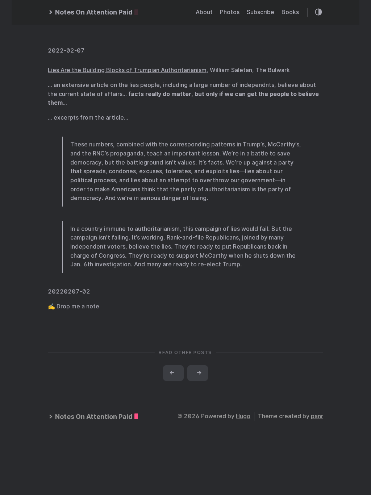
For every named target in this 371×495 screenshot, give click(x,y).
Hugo (243, 416)
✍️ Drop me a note (73, 306)
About (204, 12)
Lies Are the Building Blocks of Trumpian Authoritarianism (127, 70)
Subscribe (260, 12)
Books (290, 12)
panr (317, 416)
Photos (229, 12)
